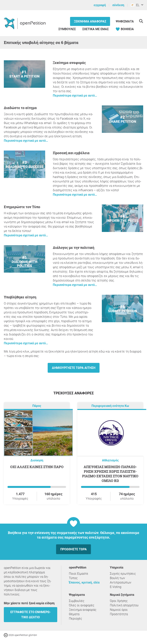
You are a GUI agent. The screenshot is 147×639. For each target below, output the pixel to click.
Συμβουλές (67, 29)
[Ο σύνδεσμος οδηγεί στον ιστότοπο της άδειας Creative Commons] (6, 635)
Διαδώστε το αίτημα (20, 107)
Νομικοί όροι (119, 610)
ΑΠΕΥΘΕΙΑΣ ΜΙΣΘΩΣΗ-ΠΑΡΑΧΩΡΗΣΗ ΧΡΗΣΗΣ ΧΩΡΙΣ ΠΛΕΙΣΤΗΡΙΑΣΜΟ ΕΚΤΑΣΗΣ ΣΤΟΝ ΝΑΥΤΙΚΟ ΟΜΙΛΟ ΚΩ (110, 473)
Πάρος (36, 406)
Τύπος (73, 578)
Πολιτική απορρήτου (124, 605)
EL (137, 5)
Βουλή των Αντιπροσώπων (120, 580)
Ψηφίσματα (125, 21)
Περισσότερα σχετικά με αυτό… (75, 95)
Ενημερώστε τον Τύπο (22, 206)
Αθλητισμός (110, 460)
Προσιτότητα (119, 614)
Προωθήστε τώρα (73, 549)
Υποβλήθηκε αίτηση (20, 297)
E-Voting (115, 587)
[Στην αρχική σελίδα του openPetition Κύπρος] (25, 23)
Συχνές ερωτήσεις (123, 573)
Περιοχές (75, 618)
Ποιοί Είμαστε (78, 573)
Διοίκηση (36, 460)
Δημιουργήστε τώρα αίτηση (73, 368)
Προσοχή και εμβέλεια (71, 153)
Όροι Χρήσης (119, 601)
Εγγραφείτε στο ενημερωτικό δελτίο (30, 614)
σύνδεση (118, 5)
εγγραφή (100, 5)
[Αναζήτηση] (141, 21)
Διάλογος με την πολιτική (73, 247)
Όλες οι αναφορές (81, 605)
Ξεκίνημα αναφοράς (90, 21)
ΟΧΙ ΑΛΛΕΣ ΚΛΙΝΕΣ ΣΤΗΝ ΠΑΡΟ (37, 466)
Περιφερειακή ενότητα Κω (110, 406)
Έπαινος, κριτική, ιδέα (84, 582)
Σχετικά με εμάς (95, 29)
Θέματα (74, 614)
